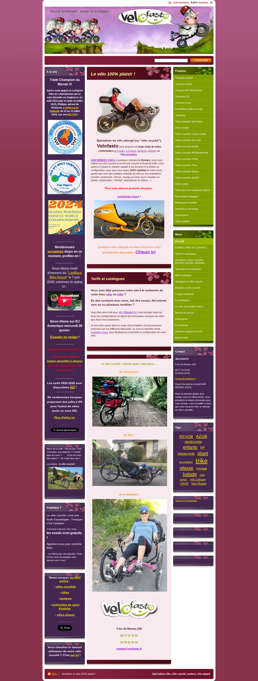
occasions (55, 251)
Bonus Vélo (181, 337)
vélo (109, 294)
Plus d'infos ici (64, 417)
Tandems (180, 115)
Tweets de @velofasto (186, 500)
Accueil (179, 241)
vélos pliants (66, 614)
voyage (201, 468)
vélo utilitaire (198, 479)
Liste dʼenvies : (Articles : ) (192, 2)
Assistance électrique (187, 209)
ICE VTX (72, 114)
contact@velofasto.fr (129, 648)
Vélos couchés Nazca (187, 171)
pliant (203, 453)
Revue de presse (184, 312)
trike (120, 294)
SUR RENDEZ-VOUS (102, 160)
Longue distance (184, 294)
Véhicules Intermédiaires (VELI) (192, 190)
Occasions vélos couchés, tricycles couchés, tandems (190, 261)
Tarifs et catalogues (185, 253)
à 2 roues (119, 151)
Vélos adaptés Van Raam (189, 121)
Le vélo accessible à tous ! (189, 306)
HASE (184, 483)
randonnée (193, 442)
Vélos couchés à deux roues (190, 134)
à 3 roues (131, 151)
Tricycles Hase (183, 102)
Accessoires (181, 215)
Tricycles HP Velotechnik (188, 90)
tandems (142, 151)
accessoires (130, 154)
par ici (74, 655)
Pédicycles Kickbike (186, 202)
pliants (151, 151)
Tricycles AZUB (183, 84)
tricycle (186, 436)
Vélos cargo (181, 184)
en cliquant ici (128, 312)
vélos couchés (66, 586)
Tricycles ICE (182, 96)
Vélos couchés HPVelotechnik (191, 152)
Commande (181, 325)
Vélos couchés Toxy (186, 165)
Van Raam (198, 483)
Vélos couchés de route (188, 140)
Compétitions (182, 300)
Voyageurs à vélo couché (189, 281)
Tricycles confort (184, 77)
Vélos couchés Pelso (186, 159)
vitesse (186, 468)
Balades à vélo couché (187, 287)
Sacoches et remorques (188, 269)
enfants (190, 447)
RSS (54, 674)
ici (72, 387)
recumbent (186, 462)
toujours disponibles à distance (65, 361)
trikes (65, 592)
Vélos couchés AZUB (186, 146)
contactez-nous (128, 196)
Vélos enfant (182, 127)
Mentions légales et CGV (188, 331)
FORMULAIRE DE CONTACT (191, 247)
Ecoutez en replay (64, 337)
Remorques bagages (186, 196)
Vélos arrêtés (182, 221)
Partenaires (181, 319)
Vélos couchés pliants (187, 177)
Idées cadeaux (183, 275)
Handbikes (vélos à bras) (189, 109)
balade (190, 474)
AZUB (201, 436)
